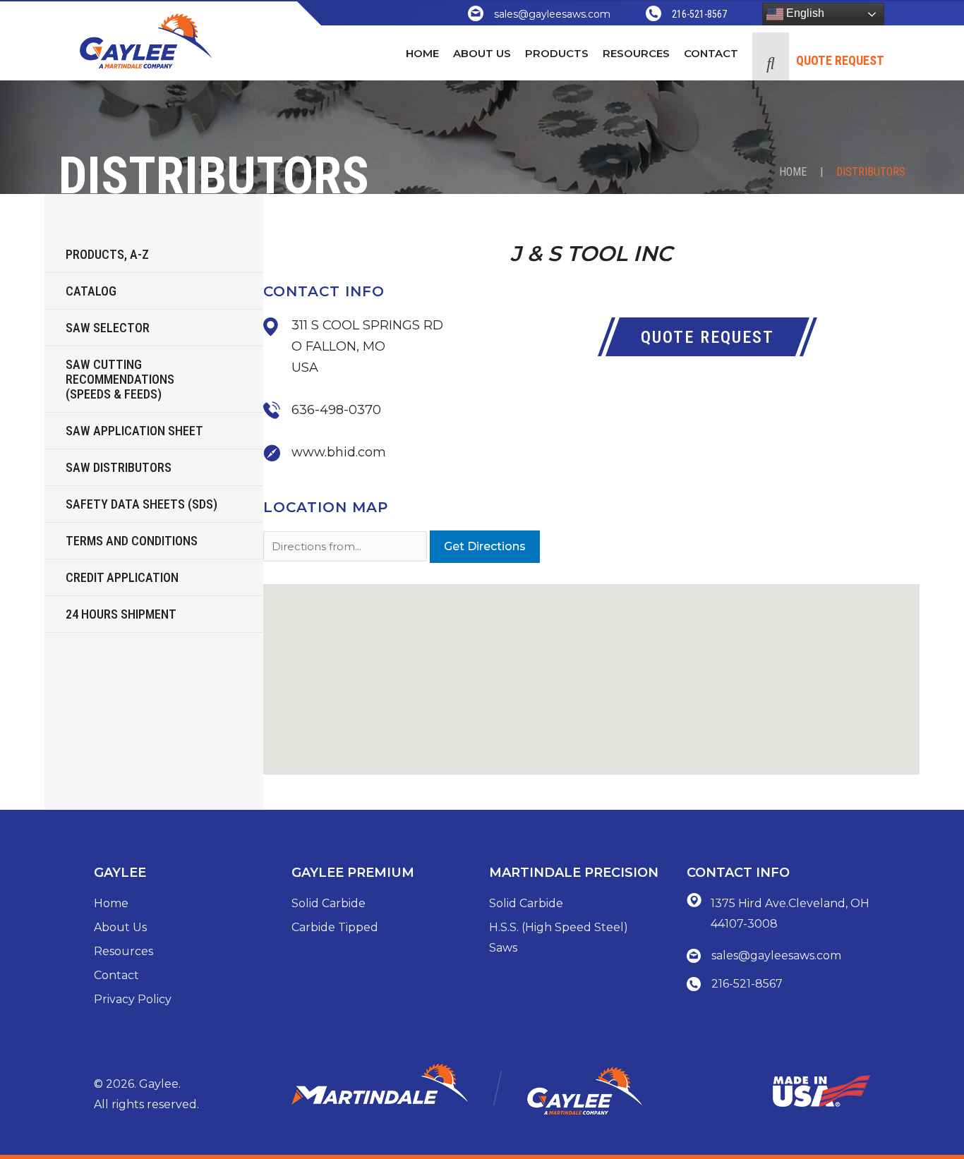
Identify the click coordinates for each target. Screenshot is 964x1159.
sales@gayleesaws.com (552, 14)
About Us (120, 927)
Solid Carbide (328, 903)
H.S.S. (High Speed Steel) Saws (558, 938)
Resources (123, 951)
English (803, 13)
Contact (116, 975)
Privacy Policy (132, 999)
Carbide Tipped (334, 927)
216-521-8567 (699, 14)
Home (793, 171)
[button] (770, 56)
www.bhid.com (338, 452)
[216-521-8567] (653, 13)
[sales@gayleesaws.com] (475, 13)
